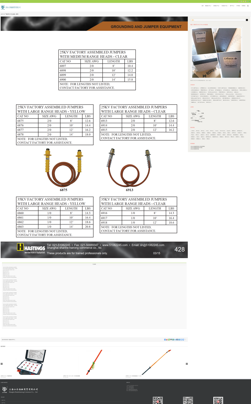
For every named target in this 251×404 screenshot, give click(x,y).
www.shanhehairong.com (133, 390)
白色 (197, 136)
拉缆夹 (236, 92)
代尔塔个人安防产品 (222, 87)
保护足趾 (239, 130)
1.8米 (192, 130)
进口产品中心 (201, 102)
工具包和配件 (194, 92)
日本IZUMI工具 (238, 94)
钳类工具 (208, 102)
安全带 (234, 132)
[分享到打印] (181, 339)
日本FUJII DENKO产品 (219, 94)
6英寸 (202, 130)
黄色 (208, 138)
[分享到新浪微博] (167, 339)
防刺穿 (237, 136)
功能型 (209, 132)
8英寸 (211, 130)
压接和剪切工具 (241, 87)
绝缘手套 (208, 136)
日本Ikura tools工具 (230, 94)
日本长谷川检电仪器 (204, 96)
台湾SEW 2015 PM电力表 (130, 375)
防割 (242, 136)
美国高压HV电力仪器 (207, 100)
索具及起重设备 (223, 96)
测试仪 (219, 134)
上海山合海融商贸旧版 (194, 148)
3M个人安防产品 (195, 87)
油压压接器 (213, 134)
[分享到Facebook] (177, 339)
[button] (248, 5)
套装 (228, 132)
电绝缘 (193, 136)
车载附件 (193, 102)
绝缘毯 (221, 136)
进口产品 (3, 400)
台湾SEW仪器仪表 (195, 90)
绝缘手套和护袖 (231, 96)
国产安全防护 (226, 90)
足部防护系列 (234, 100)
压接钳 (214, 132)
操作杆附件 (203, 94)
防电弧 (193, 138)
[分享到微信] (169, 339)
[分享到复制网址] (185, 339)
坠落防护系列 (235, 90)
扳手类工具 (230, 92)
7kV (207, 130)
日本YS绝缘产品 (194, 96)
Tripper (228, 130)
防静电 (198, 138)
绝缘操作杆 (215, 136)
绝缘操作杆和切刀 (241, 96)
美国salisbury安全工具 (216, 98)
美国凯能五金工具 (236, 98)
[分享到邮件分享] (183, 339)
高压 (203, 138)
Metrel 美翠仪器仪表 (212, 87)
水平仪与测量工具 (214, 96)
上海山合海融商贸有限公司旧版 (196, 147)
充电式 (193, 132)
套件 (224, 132)
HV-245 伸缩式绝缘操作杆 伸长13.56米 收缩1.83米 (10, 375)
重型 (232, 136)
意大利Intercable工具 (212, 92)
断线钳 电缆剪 (210, 94)
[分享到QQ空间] (173, 339)
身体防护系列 (242, 100)
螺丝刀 (227, 136)
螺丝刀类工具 (226, 100)
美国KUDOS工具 (206, 98)
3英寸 (197, 130)
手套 (197, 134)
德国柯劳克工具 (202, 92)
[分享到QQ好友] (171, 339)
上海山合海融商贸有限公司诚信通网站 (197, 146)
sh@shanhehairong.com (15, 1)
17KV (216, 130)
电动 (241, 134)
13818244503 (131, 386)
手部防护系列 (222, 92)
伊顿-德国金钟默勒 (232, 87)
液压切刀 (229, 134)
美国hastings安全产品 (196, 98)
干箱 (244, 132)
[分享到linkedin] (179, 339)
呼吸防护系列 (204, 90)
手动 (192, 134)
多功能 (219, 132)
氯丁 (207, 134)
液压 (224, 134)
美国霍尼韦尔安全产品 (196, 100)
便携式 (234, 130)
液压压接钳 (235, 134)
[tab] (94, 264)
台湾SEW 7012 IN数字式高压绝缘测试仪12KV (71, 375)
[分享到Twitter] (175, 339)
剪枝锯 (203, 132)
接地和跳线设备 (194, 94)
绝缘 (202, 136)
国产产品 (211, 90)
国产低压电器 (218, 90)
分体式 (198, 132)
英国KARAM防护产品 (217, 100)
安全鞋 (240, 132)
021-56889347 (131, 388)
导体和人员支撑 (243, 90)
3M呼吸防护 (203, 87)
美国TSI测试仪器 (226, 98)
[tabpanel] (94, 297)
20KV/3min (222, 130)
